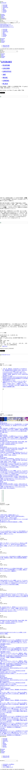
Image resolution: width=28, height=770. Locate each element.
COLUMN (5, 6)
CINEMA (5, 10)
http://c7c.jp (4, 346)
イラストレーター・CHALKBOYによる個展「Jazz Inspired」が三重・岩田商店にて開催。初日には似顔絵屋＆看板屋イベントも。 (14, 558)
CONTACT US (6, 46)
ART (4, 8)
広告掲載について (7, 765)
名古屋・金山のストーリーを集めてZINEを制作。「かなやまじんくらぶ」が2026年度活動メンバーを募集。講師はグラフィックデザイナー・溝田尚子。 (13, 570)
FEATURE (5, 5)
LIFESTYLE (5, 7)
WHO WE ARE (6, 45)
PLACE (4, 12)
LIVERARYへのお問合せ (8, 764)
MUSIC (4, 9)
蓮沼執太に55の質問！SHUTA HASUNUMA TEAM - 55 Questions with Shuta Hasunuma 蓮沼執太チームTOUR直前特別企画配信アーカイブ (15, 378)
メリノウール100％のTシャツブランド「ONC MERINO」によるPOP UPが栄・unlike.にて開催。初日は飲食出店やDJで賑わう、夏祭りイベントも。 (14, 532)
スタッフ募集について (8, 767)
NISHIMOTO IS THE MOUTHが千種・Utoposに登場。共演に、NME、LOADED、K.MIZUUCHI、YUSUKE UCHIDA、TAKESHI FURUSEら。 (13, 622)
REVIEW (5, 746)
